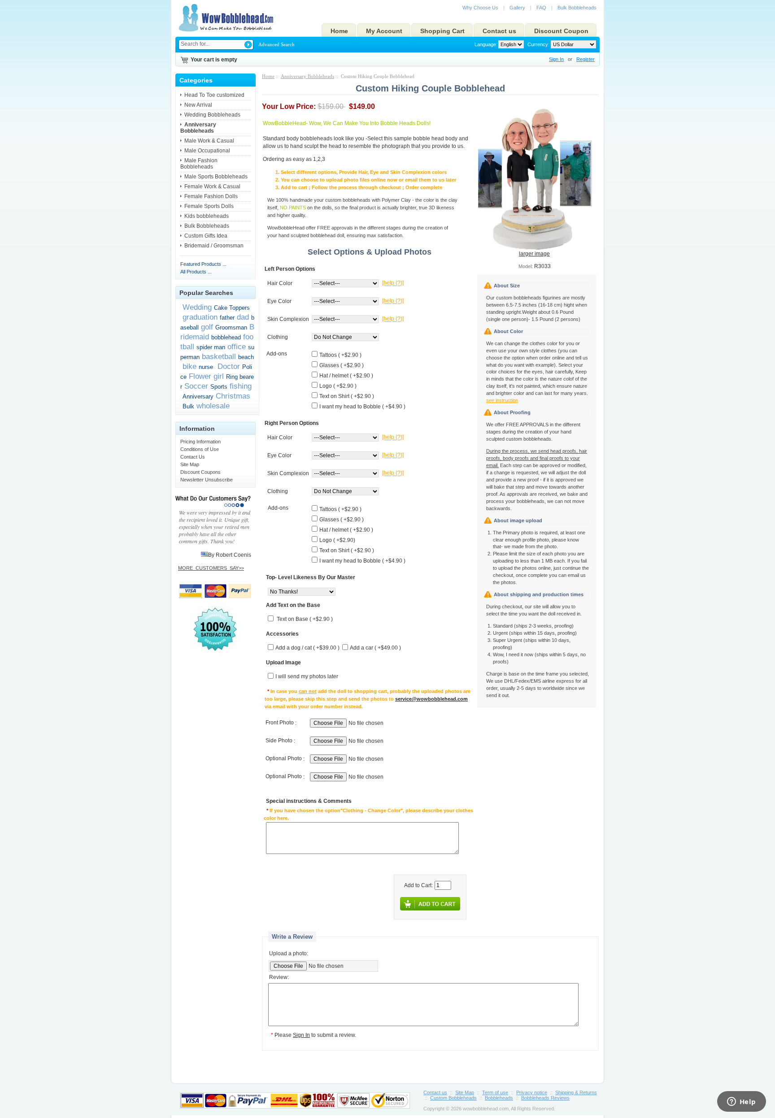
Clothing (277, 337)
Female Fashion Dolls (211, 196)
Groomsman (231, 327)
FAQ (541, 7)
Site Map (189, 464)
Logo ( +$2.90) (337, 540)
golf (207, 327)
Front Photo (280, 723)
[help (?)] (393, 283)
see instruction (502, 400)
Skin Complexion (288, 319)
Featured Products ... (203, 264)
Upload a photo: (288, 953)
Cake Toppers (232, 307)
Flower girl (206, 376)
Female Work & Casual (212, 186)
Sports (218, 386)
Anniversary (198, 396)
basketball (219, 356)
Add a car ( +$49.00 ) (375, 648)
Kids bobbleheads (206, 216)
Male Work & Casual (209, 141)
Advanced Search (276, 44)
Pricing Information (200, 441)
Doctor (227, 366)
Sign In (556, 59)
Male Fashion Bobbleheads (199, 163)
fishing (241, 386)
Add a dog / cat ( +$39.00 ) (307, 648)
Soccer (196, 386)
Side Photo (279, 741)
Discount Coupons (200, 472)
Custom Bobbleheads (453, 1098)
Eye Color (279, 301)
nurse (206, 367)
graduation (200, 317)
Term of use (495, 1092)
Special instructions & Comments (309, 801)
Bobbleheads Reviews (545, 1098)
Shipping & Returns (576, 1092)
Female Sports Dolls (209, 206)
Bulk (188, 406)
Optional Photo (284, 759)
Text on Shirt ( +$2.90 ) (346, 396)
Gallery (517, 7)
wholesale (213, 406)
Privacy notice (531, 1092)
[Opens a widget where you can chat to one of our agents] (741, 1102)
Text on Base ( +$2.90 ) (305, 619)
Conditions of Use (199, 449)
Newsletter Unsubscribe (206, 479)
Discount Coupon (561, 31)
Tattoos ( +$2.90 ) (340, 355)
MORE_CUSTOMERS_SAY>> (211, 568)
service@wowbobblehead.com (431, 699)
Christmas (233, 396)
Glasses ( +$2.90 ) (341, 365)
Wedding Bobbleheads (212, 115)
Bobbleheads (499, 1098)
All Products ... (196, 271)
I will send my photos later (306, 677)
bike (189, 366)
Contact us (499, 31)
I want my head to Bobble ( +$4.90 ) (362, 406)
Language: (486, 44)
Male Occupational (207, 150)
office (236, 346)
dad (243, 317)
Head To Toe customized (214, 95)
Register (585, 59)
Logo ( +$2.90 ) (338, 386)
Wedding (197, 307)
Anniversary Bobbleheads (307, 76)
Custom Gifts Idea (205, 236)
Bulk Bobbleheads (576, 7)
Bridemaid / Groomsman (214, 246)
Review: (279, 978)
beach (246, 357)
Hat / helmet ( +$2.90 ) (346, 376)
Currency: (537, 44)
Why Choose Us (480, 7)
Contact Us (192, 456)
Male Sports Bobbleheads (216, 176)
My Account (384, 31)
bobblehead (226, 337)
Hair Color (279, 283)
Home (339, 31)
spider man (210, 347)
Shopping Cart (442, 31)
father (227, 317)
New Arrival (198, 105)
